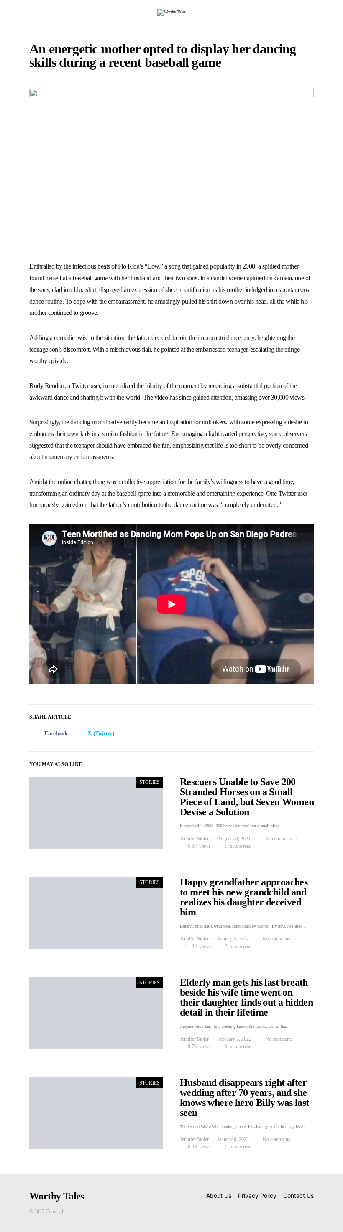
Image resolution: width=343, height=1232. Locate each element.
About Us (218, 1195)
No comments (278, 839)
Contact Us (298, 1195)
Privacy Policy (257, 1195)
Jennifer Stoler (194, 839)
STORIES (149, 782)
